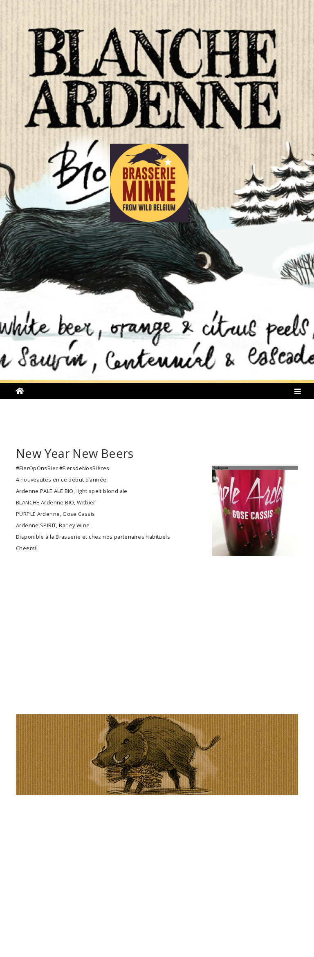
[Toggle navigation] (297, 393)
